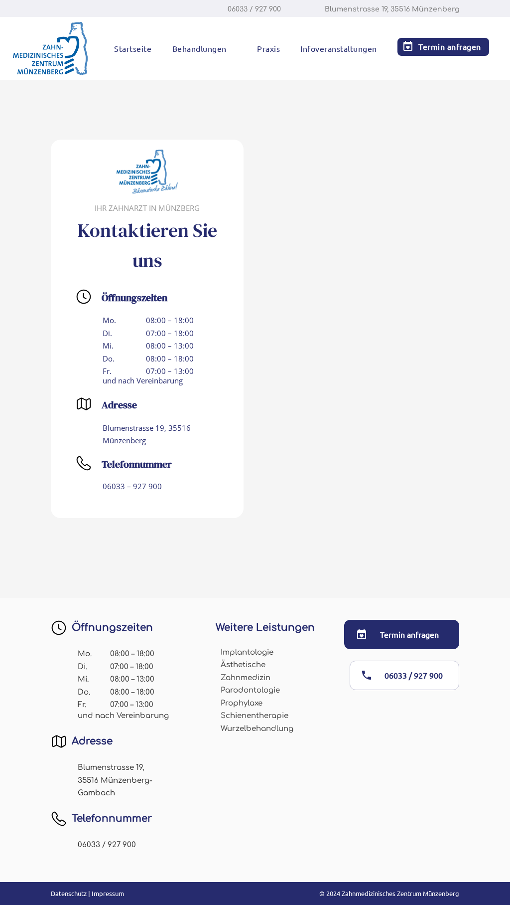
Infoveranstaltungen (338, 49)
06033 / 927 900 (413, 675)
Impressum (108, 893)
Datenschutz (69, 893)
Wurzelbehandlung (257, 728)
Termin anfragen (449, 46)
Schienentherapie (254, 716)
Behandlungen (199, 49)
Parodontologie (250, 690)
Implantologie (247, 652)
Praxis (268, 49)
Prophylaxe (241, 703)
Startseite (132, 49)
